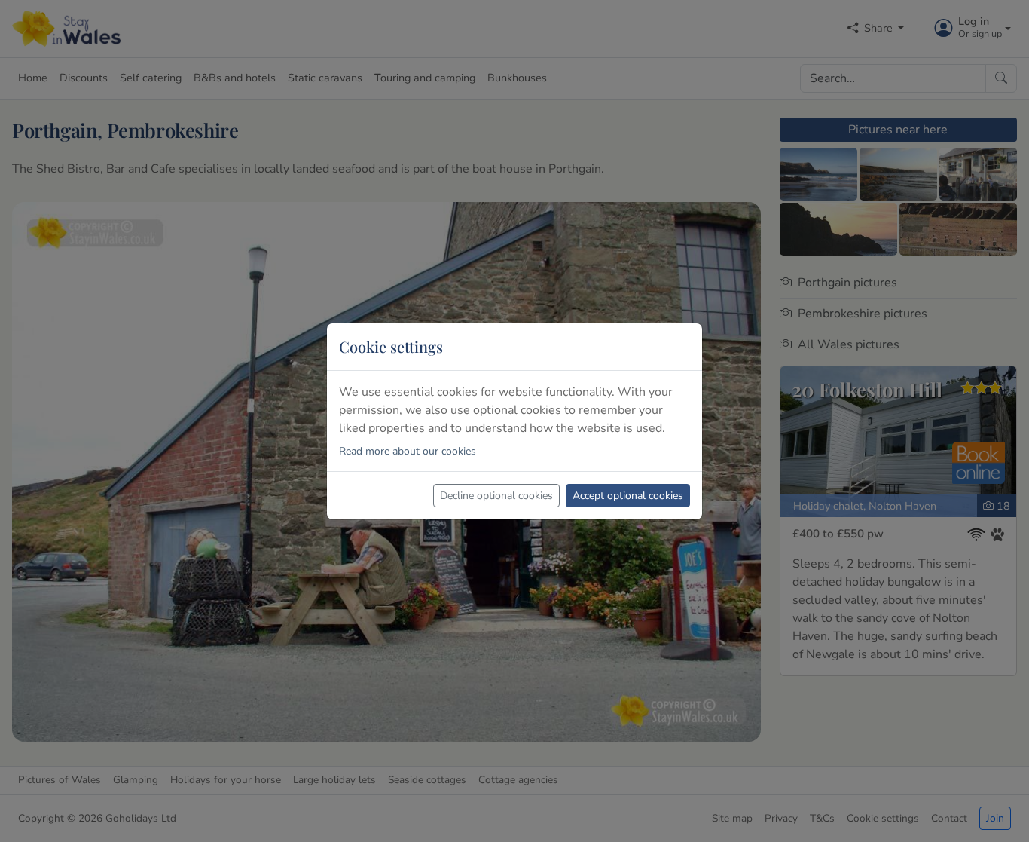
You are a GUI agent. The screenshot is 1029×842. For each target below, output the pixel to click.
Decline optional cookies (496, 495)
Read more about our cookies (407, 451)
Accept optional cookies (628, 495)
